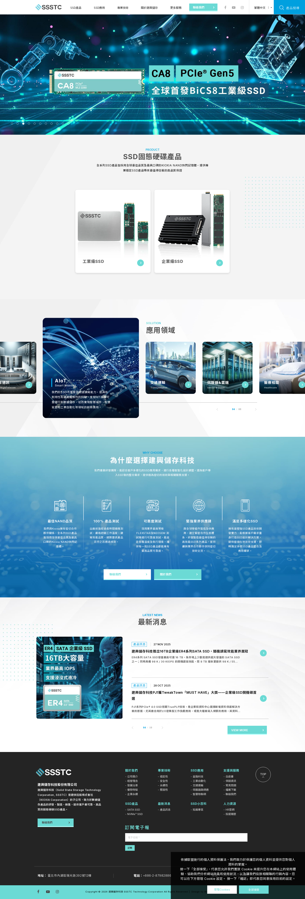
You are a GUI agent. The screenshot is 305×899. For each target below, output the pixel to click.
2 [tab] (18, 124)
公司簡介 (132, 776)
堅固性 (164, 789)
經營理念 (132, 781)
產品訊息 (165, 809)
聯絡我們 (231, 794)
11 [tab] (68, 124)
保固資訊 (231, 781)
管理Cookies (222, 889)
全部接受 (253, 889)
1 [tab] (12, 124)
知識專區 (198, 809)
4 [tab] (29, 124)
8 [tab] (51, 124)
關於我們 (131, 770)
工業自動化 (199, 781)
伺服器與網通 (201, 789)
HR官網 (230, 809)
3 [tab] (23, 124)
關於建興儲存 (149, 7)
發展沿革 (132, 785)
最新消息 (164, 804)
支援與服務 (231, 770)
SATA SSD (133, 809)
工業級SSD (93, 262)
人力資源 (229, 804)
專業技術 (122, 7)
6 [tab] (40, 124)
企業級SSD (172, 262)
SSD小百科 (199, 804)
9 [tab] (57, 124)
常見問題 (231, 785)
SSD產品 (75, 7)
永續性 (164, 785)
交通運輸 (198, 785)
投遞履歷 (231, 814)
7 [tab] (46, 124)
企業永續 (132, 794)
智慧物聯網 (199, 794)
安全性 (164, 781)
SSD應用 (99, 7)
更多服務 (175, 7)
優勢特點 (132, 789)
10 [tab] (63, 124)
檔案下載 (231, 789)
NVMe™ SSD (135, 814)
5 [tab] (35, 124)
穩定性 (164, 776)
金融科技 (198, 776)
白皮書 (230, 776)
